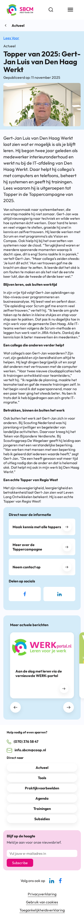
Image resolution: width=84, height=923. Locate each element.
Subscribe (20, 863)
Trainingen (42, 808)
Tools (42, 778)
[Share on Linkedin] (59, 594)
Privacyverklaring (42, 894)
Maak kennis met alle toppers (37, 527)
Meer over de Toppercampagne (27, 546)
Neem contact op (27, 567)
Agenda (42, 798)
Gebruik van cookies (42, 902)
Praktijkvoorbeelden (42, 788)
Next (68, 707)
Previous (15, 707)
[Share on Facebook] (25, 594)
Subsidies (42, 819)
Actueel (18, 25)
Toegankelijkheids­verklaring (42, 910)
